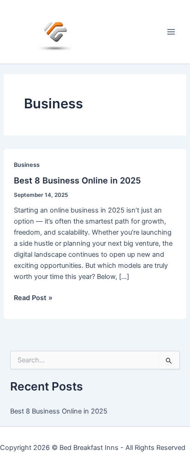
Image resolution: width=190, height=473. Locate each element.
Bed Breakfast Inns (89, 447)
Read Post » (33, 298)
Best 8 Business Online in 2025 (77, 180)
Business (27, 164)
